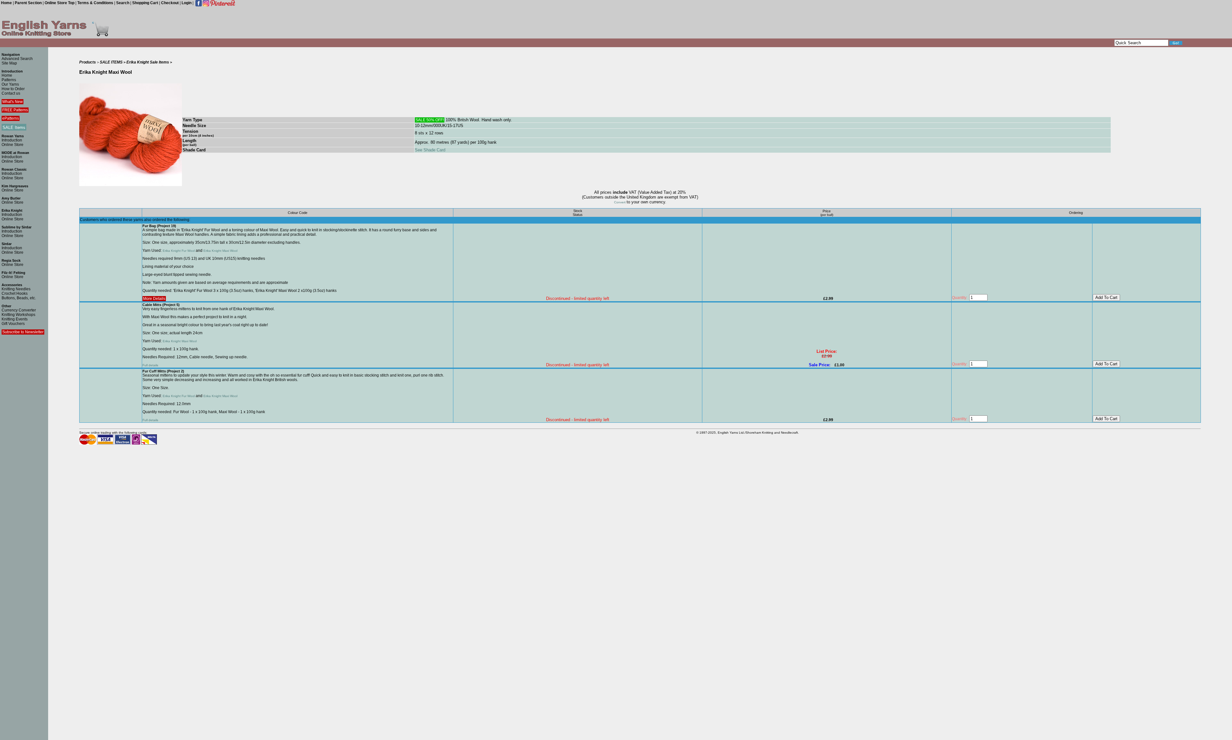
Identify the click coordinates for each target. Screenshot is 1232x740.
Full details (150, 365)
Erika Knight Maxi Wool (220, 250)
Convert (620, 202)
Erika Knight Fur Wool (179, 250)
